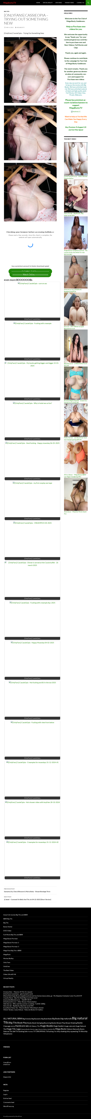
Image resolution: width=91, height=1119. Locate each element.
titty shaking (61, 1031)
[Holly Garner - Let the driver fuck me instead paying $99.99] (76, 420)
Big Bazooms (36, 1019)
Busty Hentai (7, 927)
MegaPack (6, 954)
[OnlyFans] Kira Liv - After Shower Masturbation (20, 1002)
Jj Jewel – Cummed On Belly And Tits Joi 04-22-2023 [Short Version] (27, 898)
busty (80, 1022)
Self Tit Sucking (18, 1031)
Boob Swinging (38, 1023)
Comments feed (8, 1102)
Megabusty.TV (9, 2)
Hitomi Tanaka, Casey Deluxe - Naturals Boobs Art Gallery (23, 1010)
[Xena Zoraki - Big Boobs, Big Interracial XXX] (76, 196)
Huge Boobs (46, 1025)
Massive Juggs (34, 1029)
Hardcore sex (22, 1025)
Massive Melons (42, 1029)
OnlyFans (6, 966)
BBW (19, 1018)
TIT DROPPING (39, 1031)
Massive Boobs (25, 1029)
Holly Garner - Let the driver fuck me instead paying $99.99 (75, 439)
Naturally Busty (78, 1029)
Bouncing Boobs (50, 1023)
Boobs (29, 1023)
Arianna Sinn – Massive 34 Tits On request (17, 992)
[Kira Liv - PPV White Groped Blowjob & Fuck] (76, 309)
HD (30, 1026)
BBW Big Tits (7, 919)
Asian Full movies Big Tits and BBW (15, 915)
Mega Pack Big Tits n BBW (12, 950)
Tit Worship (82, 1031)
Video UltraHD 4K (9, 974)
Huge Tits (11, 1028)
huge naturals (70, 1026)
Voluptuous (7, 1034)
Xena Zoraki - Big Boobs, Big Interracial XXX (73, 214)
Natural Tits (7, 1031)
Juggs (18, 1029)
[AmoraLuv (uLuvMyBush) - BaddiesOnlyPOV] (76, 272)
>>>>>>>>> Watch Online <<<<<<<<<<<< (30, 274)
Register (6, 1090)
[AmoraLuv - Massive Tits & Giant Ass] (76, 494)
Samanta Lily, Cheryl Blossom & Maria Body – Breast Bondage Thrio (27, 890)
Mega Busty (60, 1029)
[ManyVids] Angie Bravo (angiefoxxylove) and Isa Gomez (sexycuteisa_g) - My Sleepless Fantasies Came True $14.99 (42, 996)
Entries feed (7, 1098)
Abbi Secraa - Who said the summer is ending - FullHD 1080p (24, 1004)
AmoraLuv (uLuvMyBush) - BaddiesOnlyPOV (73, 290)
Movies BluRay (8, 958)
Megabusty (21, 27)
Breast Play (61, 1023)
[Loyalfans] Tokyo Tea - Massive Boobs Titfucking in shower (23, 1008)
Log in (5, 1094)
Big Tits (6, 11)
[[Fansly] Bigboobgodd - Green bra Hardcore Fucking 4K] (76, 383)
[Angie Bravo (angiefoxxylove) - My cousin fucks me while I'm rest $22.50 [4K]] (76, 233)
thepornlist (7, 1077)
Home (38, 2)
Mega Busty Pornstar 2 (11, 942)
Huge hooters (58, 1026)
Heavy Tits (36, 1026)
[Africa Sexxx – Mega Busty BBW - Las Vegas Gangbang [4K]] (76, 457)
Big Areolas (26, 1019)
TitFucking (50, 1031)
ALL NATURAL (10, 1018)
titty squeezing (72, 1031)
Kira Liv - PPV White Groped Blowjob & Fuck (74, 327)
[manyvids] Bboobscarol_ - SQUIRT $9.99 (17, 1000)
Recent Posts (8, 987)
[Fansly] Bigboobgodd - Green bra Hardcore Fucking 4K (75, 402)
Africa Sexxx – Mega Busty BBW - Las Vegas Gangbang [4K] (75, 476)
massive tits (51, 1029)
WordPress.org (8, 1106)
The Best (30, 1031)
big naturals (66, 1018)
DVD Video (58, 2)
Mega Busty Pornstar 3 (11, 946)
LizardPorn (7, 1062)
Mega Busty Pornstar (10, 939)
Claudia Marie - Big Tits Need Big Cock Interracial (20, 998)
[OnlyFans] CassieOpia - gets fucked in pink (18, 994)
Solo (26, 1031)
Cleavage (6, 1026)
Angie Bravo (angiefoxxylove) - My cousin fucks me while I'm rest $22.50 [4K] (75, 252)
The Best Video (69, 2)
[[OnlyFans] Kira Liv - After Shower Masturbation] (76, 159)
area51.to (6, 1064)
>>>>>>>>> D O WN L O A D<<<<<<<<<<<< (30, 271)
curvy (13, 1026)
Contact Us (80, 2)
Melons (69, 1029)
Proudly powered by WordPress (12, 1116)
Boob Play (22, 1022)
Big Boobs (56, 1018)
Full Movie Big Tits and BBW (13, 935)
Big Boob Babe (46, 1019)
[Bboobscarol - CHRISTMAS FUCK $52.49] (76, 346)
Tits (55, 1031)
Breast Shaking (71, 1023)
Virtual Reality (48, 2)
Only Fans (6, 962)
